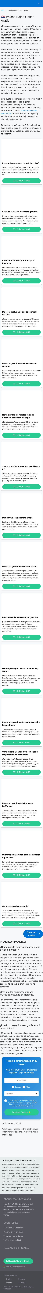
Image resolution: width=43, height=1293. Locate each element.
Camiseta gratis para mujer (15, 906)
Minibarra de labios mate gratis (17, 518)
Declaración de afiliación (13, 1232)
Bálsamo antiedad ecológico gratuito (20, 617)
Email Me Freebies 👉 (21, 1112)
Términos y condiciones (13, 1236)
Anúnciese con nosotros (13, 1228)
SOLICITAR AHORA (21, 181)
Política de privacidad (12, 1240)
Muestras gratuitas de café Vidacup (19, 566)
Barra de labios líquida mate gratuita (19, 212)
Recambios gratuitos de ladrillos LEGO (20, 163)
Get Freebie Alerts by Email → (18, 1261)
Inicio (3, 10)
